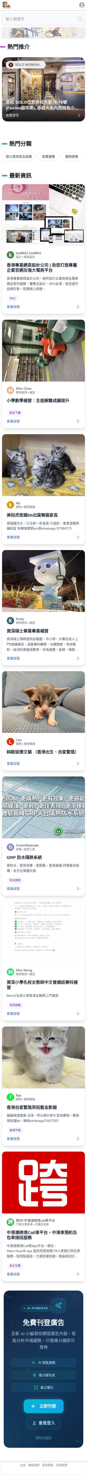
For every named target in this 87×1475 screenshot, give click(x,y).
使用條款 (47, 1465)
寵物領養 (71, 156)
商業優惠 (48, 156)
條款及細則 (43, 1437)
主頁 (23, 1465)
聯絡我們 (33, 1465)
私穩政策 (61, 1465)
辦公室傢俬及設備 (19, 156)
